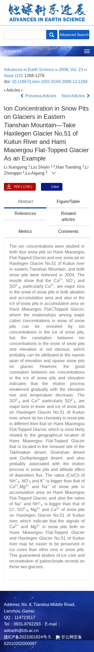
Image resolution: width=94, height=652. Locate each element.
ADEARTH (12, 51)
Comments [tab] (68, 231)
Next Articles (74, 96)
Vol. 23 (76, 69)
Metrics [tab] (25, 231)
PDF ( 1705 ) (23, 187)
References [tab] (25, 213)
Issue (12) (13, 75)
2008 (63, 69)
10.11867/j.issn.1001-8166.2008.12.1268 (49, 81)
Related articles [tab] (68, 216)
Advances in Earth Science (29, 69)
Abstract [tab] (25, 201)
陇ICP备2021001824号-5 (27, 637)
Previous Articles (40, 96)
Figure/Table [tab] (68, 201)
